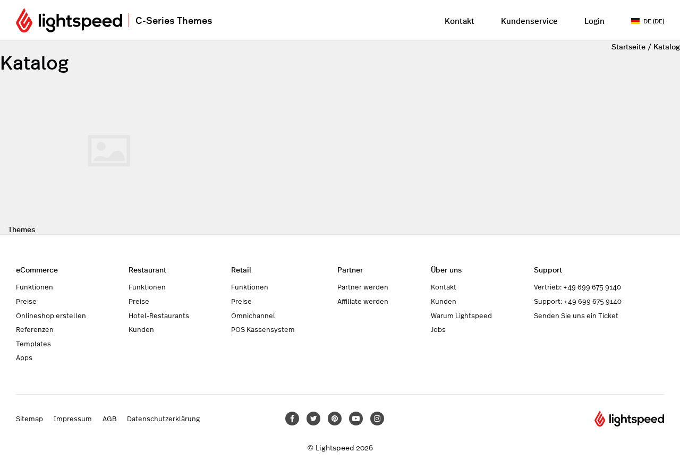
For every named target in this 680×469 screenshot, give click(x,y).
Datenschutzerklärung (163, 418)
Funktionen (34, 287)
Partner (350, 269)
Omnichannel (253, 315)
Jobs (438, 329)
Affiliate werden (362, 301)
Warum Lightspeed (461, 315)
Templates (33, 343)
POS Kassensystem (263, 329)
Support (548, 269)
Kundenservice (529, 20)
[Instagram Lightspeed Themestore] (377, 418)
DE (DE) (653, 20)
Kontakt (459, 20)
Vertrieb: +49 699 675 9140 (577, 287)
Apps (24, 357)
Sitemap (29, 418)
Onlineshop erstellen (51, 315)
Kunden (141, 329)
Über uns (446, 269)
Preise (26, 301)
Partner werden (362, 287)
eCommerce (37, 269)
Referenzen (35, 329)
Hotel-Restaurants (159, 315)
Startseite (628, 46)
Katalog (666, 46)
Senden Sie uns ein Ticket (576, 315)
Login (594, 20)
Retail (241, 269)
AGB (109, 418)
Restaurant (147, 269)
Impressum (73, 418)
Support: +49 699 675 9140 (578, 301)
